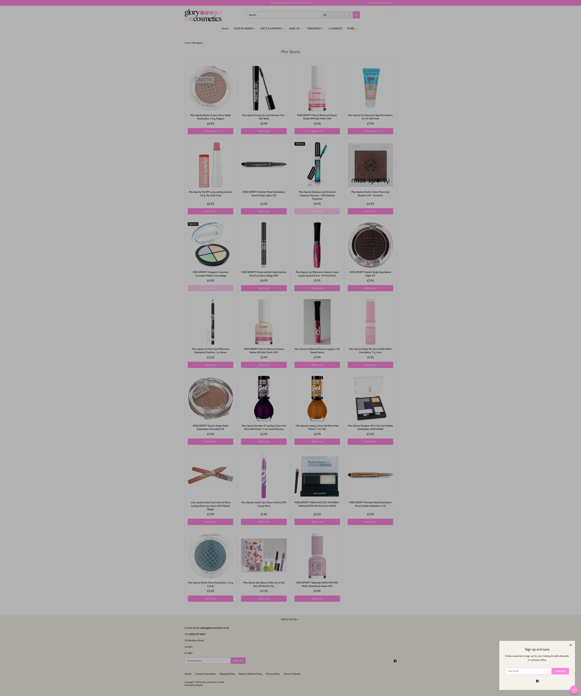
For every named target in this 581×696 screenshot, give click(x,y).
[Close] (570, 645)
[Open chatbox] (574, 689)
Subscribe (560, 671)
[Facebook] (537, 681)
